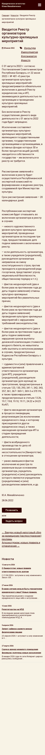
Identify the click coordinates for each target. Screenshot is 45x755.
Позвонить (12, 510)
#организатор (29, 56)
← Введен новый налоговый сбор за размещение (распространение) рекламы (21, 536)
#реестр (25, 60)
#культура (30, 48)
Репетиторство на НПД (13, 609)
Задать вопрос (14, 521)
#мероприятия (29, 52)
